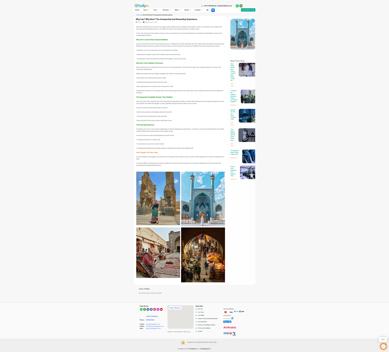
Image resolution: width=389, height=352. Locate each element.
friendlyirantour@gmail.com (155, 326)
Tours (145, 10)
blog (141, 15)
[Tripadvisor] (241, 5)
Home (137, 10)
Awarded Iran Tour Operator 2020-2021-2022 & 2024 (201, 342)
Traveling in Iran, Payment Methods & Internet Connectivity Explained (234, 96)
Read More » (234, 105)
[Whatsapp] (237, 5)
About (186, 10)
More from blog (237, 61)
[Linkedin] (151, 309)
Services (166, 10)
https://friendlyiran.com (153, 328)
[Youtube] (161, 309)
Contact (197, 10)
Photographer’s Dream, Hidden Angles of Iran (235, 152)
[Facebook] (147, 309)
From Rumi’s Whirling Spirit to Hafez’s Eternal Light (233, 135)
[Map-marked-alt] (154, 309)
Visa (155, 10)
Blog (176, 10)
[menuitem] (207, 10)
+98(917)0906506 (152, 316)
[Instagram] (158, 309)
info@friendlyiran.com (153, 324)
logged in (148, 293)
